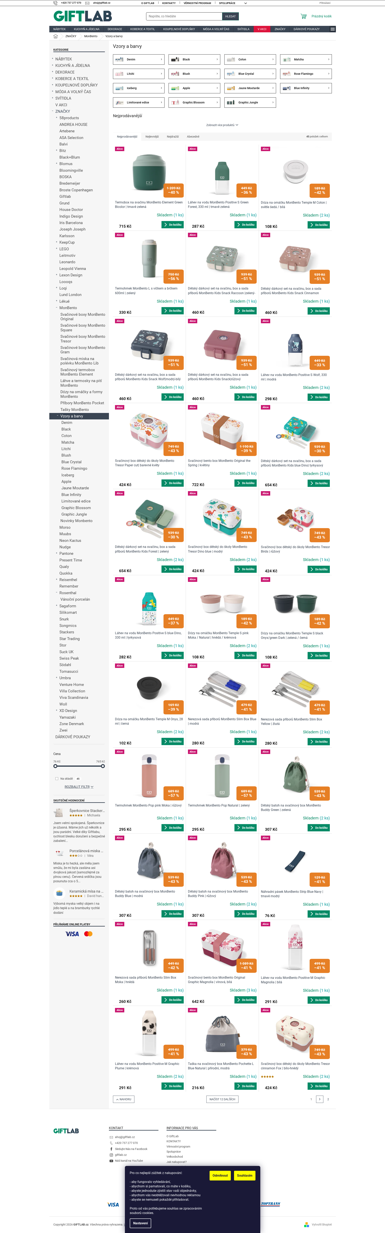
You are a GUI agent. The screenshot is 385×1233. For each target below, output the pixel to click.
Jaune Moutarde (75, 488)
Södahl (65, 665)
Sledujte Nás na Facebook (131, 1149)
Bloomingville (71, 170)
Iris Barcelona (71, 223)
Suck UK (66, 652)
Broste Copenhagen (76, 190)
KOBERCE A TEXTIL (72, 79)
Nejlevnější (152, 136)
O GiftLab (147, 3)
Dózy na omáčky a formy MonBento (81, 394)
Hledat (230, 16)
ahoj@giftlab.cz (125, 1137)
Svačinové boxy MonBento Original (82, 316)
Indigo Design (71, 216)
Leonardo (67, 262)
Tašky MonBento (74, 409)
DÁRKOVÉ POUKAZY (72, 737)
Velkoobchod (175, 1156)
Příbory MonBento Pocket (82, 403)
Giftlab (65, 196)
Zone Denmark (71, 724)
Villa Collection (72, 691)
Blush (66, 455)
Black (66, 429)
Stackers (66, 632)
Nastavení (140, 1223)
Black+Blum (69, 157)
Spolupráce (227, 3)
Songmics (68, 625)
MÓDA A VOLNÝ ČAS (73, 92)
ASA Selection (71, 138)
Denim (66, 422)
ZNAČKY (62, 111)
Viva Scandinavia (73, 697)
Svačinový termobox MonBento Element (77, 372)
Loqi (63, 288)
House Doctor (71, 209)
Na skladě (70, 778)
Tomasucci (68, 671)
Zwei (63, 730)
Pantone (66, 553)
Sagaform (67, 606)
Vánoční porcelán (75, 599)
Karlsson (66, 236)
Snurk (64, 619)
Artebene (67, 131)
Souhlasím (244, 1175)
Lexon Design (70, 275)
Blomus (66, 164)
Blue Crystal (71, 462)
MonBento (68, 308)
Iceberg (67, 475)
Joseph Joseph (72, 229)
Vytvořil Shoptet (322, 1224)
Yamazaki (67, 717)
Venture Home (71, 684)
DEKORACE (65, 72)
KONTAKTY (169, 3)
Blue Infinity (71, 495)
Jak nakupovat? (177, 1162)
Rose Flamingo (74, 468)
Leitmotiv (67, 255)
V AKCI (61, 105)
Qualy (64, 566)
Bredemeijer (69, 183)
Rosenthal (67, 593)
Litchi (66, 449)
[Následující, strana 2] (319, 1099)
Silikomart (68, 612)
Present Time (70, 560)
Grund (64, 203)
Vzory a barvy (71, 416)
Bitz (62, 150)
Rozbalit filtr (77, 787)
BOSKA (65, 177)
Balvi (63, 144)
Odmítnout (220, 1175)
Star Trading (69, 639)
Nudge (65, 547)
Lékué (64, 301)
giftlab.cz (121, 1154)
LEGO (64, 249)
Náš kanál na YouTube (129, 1160)
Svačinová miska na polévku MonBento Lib (79, 361)
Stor (62, 645)
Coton (66, 436)
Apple (66, 481)
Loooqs (65, 282)
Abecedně (193, 136)
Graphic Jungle (74, 514)
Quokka (65, 573)
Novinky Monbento (76, 521)
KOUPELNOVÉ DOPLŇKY (76, 85)
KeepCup (67, 242)
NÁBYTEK (63, 59)
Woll (63, 704)
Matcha (67, 442)
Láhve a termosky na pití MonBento (81, 383)
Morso (65, 527)
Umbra (65, 678)
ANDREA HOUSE (73, 124)
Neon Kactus (70, 540)
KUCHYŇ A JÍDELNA (72, 65)
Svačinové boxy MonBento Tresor (82, 338)
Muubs (65, 534)
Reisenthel (68, 580)
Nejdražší (173, 136)
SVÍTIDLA (63, 98)
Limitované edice (76, 501)
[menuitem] (59, 29)
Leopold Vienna (72, 268)
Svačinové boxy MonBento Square (82, 327)
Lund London (70, 295)
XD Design (68, 711)
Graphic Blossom (76, 508)
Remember (68, 586)
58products (69, 118)
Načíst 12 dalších (222, 1099)
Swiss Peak (69, 658)
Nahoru (125, 1099)
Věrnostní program (197, 3)
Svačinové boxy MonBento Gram (82, 349)
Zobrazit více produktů (220, 125)
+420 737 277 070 (126, 1143)
